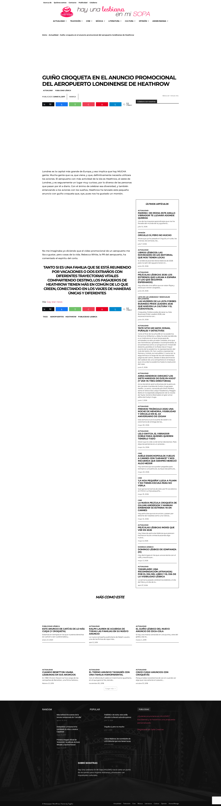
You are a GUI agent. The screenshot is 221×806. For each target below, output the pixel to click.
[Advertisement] (110, 55)
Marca (72, 97)
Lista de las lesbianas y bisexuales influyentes (154, 298)
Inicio (44, 35)
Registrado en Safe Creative (150, 729)
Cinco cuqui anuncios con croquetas (152, 673)
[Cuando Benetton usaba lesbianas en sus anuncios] (63, 656)
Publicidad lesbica (87, 317)
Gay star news (54, 302)
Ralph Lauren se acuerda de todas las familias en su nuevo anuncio (108, 631)
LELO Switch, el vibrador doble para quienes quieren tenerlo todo (155, 436)
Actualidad (53, 35)
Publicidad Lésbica (63, 90)
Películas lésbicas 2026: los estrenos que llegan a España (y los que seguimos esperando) (157, 278)
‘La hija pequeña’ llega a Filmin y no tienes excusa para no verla (157, 483)
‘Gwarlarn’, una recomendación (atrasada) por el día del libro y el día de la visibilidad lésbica (157, 573)
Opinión (141, 233)
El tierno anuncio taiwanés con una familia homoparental (109, 673)
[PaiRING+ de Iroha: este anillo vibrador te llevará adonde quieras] (96, 718)
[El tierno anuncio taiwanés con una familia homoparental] (110, 656)
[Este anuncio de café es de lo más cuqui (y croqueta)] (63, 613)
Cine (140, 453)
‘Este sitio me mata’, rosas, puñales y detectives (154, 329)
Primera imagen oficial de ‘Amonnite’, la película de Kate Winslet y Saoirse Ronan (68, 742)
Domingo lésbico (145, 547)
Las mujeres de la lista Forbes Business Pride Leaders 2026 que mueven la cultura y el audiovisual (157, 305)
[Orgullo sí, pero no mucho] (96, 730)
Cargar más (109, 688)
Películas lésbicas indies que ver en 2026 (156, 528)
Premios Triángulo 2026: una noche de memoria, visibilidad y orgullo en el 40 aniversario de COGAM (157, 413)
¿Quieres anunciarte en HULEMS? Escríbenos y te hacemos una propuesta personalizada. (156, 719)
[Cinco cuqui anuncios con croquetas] (157, 656)
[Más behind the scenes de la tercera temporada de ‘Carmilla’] (48, 718)
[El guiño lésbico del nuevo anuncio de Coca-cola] (157, 613)
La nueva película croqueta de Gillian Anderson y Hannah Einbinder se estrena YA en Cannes (157, 506)
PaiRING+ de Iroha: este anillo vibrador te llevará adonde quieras (156, 215)
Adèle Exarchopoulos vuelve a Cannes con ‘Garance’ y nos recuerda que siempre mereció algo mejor (157, 460)
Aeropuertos (57, 317)
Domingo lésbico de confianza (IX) (157, 550)
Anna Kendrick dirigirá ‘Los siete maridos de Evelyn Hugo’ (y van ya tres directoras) (157, 378)
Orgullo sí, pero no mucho (155, 235)
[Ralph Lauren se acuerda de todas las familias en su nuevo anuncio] (110, 613)
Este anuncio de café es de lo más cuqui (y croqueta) (63, 630)
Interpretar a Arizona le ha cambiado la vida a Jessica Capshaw (67, 729)
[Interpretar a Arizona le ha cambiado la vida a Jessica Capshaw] (48, 730)
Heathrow (70, 317)
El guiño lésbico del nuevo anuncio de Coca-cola (153, 630)
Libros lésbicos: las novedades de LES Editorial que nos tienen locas (155, 255)
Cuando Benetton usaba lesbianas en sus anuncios (59, 673)
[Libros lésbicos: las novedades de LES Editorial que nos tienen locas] (96, 742)
